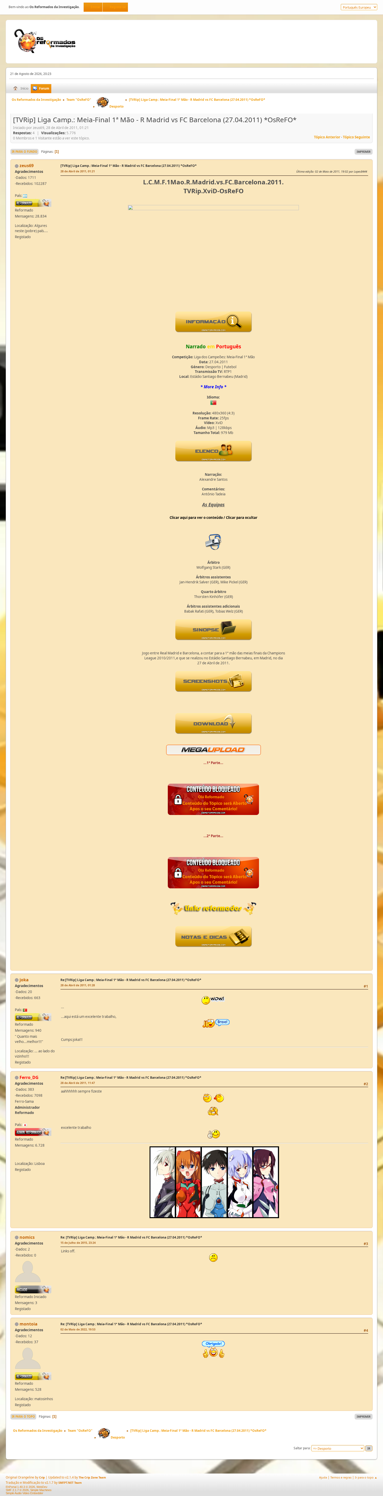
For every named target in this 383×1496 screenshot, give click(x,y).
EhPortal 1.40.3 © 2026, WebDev (26, 1486)
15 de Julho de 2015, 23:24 (78, 1243)
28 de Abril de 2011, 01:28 (77, 985)
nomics (27, 1237)
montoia (29, 1324)
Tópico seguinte (356, 137)
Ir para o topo (23, 1416)
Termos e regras (340, 1477)
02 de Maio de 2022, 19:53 (77, 1329)
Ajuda (323, 1477)
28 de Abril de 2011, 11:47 (77, 1083)
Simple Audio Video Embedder (24, 1493)
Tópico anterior (327, 137)
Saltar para (302, 1448)
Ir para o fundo (24, 152)
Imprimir (363, 152)
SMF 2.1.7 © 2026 (17, 1490)
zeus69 (27, 165)
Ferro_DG (29, 1077)
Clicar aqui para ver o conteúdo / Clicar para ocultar (213, 517)
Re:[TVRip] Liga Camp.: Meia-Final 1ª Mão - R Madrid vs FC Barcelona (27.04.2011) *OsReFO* (130, 980)
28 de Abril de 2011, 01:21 (77, 171)
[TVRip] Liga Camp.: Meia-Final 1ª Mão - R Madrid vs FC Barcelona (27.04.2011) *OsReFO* (128, 165)
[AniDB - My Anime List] (18, 1156)
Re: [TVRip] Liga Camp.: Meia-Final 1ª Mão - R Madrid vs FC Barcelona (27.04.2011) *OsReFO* (131, 1237)
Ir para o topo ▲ (366, 1477)
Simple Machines (41, 1490)
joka (24, 980)
